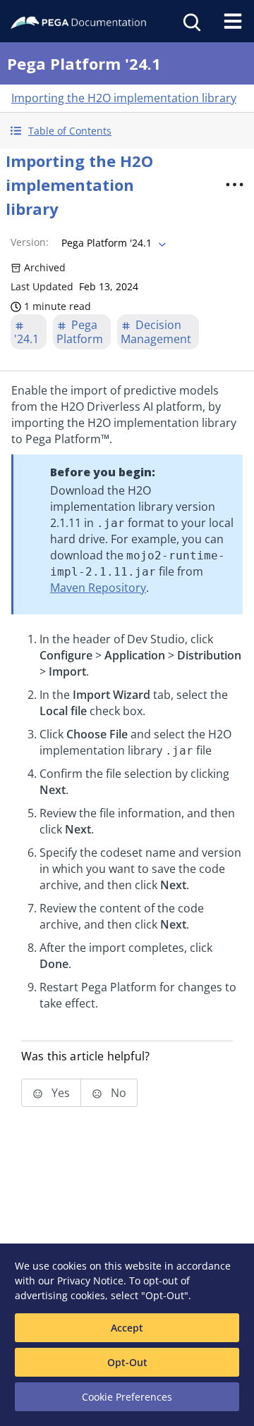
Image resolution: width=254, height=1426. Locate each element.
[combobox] (112, 243)
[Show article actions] (234, 184)
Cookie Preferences (127, 1396)
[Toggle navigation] (233, 21)
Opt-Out (127, 1362)
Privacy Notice (90, 1280)
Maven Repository (98, 587)
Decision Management (156, 332)
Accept (127, 1327)
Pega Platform (79, 332)
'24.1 (26, 339)
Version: (30, 242)
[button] (127, 131)
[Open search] (190, 21)
